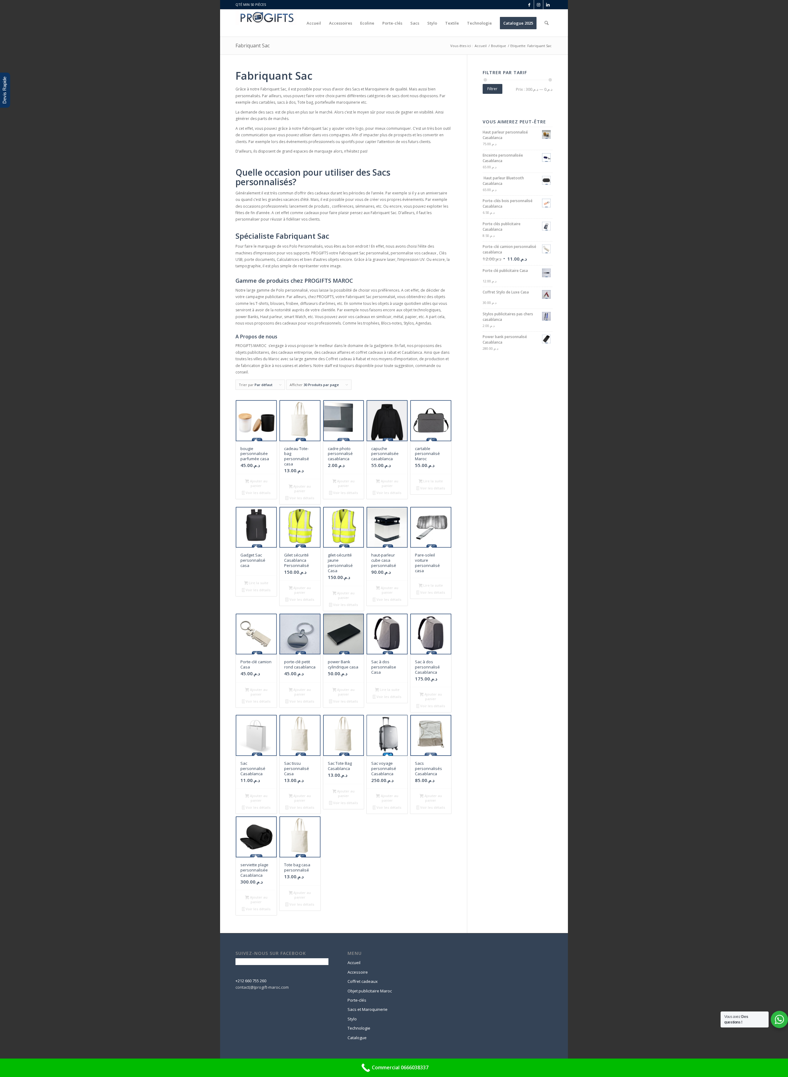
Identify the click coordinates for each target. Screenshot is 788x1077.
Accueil (354, 962)
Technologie (359, 1028)
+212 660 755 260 (250, 980)
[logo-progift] (265, 23)
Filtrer (492, 88)
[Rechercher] (547, 23)
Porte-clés (357, 1000)
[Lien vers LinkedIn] (548, 4)
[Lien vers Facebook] (529, 4)
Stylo (352, 1019)
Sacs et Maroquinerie (368, 1009)
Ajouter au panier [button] (258, 483)
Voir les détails (258, 492)
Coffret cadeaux (363, 981)
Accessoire (358, 972)
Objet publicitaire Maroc (370, 991)
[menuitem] (314, 23)
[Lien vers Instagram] (538, 4)
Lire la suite (432, 481)
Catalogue (357, 1037)
